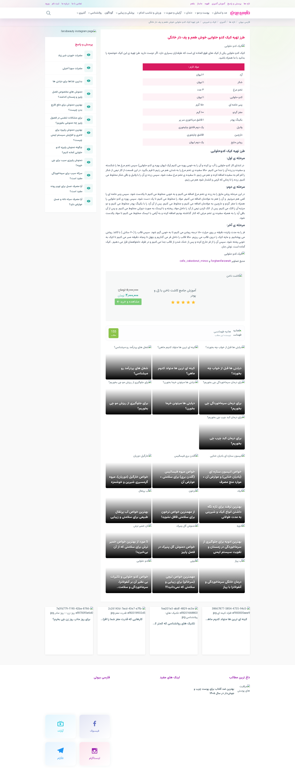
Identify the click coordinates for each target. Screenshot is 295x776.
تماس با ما (77, 3)
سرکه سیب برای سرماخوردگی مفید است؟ (67, 176)
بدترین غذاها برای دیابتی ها (67, 81)
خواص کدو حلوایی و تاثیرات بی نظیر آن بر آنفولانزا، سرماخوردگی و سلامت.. (129, 582)
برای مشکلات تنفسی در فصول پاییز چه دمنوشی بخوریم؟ (66, 120)
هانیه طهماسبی (222, 332)
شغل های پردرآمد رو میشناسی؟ (134, 371)
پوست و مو (203, 13)
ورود (47, 3)
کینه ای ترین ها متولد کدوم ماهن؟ (225, 619)
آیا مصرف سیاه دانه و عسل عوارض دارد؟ (68, 201)
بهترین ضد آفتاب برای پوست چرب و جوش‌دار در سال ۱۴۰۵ (214, 691)
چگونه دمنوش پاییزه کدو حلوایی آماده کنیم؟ (69, 150)
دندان (189, 13)
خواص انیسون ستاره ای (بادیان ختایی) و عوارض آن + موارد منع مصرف (222, 477)
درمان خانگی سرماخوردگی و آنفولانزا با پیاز (223, 584)
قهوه (207, 3)
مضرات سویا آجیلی (72, 68)
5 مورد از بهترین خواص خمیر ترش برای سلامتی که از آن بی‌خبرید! (128, 547)
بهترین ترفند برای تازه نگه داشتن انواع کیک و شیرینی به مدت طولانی (223, 512)
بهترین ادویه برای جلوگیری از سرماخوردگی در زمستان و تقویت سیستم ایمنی (222, 547)
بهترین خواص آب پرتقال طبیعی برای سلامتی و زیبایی (129, 514)
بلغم (192, 3)
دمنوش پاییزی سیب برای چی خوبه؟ (67, 163)
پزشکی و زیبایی (126, 13)
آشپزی (82, 13)
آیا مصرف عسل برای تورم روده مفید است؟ (66, 188)
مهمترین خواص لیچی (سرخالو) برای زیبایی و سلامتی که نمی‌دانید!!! (180, 582)
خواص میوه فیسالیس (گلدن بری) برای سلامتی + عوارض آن (177, 477)
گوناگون (109, 13)
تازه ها (247, 3)
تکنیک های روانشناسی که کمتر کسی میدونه (168, 623)
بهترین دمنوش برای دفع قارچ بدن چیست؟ (66, 107)
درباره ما (65, 3)
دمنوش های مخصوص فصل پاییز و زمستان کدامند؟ (67, 94)
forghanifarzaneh (221, 261)
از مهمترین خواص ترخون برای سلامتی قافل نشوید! (178, 514)
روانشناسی (96, 13)
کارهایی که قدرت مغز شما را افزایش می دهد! (115, 619)
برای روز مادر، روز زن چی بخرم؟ (71, 619)
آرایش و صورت (173, 13)
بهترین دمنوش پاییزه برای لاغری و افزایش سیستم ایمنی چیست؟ (66, 135)
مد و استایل (220, 13)
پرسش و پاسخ (234, 3)
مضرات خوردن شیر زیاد (70, 55)
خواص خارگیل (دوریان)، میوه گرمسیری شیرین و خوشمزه (128, 479)
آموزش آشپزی (218, 3)
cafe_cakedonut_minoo (194, 261)
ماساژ (199, 3)
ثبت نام (55, 3)
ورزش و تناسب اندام (150, 13)
